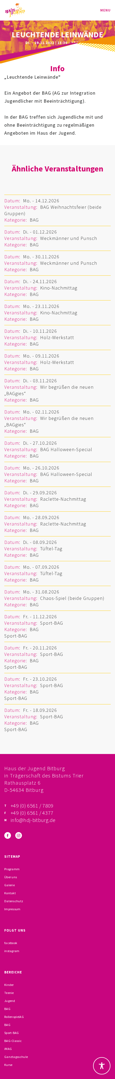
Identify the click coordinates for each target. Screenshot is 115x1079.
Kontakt (10, 893)
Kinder (9, 985)
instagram (12, 951)
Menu (105, 10)
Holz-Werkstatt (57, 337)
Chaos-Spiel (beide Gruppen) (72, 598)
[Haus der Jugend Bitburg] (15, 10)
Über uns (10, 877)
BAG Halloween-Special (66, 449)
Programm (12, 869)
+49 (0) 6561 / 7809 (32, 805)
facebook (10, 943)
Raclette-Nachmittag (63, 499)
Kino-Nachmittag (58, 288)
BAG (34, 220)
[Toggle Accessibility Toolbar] (102, 1066)
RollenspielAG (14, 1017)
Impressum (12, 909)
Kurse (8, 1065)
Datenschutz (13, 901)
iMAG (8, 1049)
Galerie (9, 885)
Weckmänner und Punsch (68, 238)
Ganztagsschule (16, 1057)
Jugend (9, 1001)
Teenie (9, 993)
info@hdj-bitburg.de (33, 820)
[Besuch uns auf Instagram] (18, 835)
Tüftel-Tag (51, 548)
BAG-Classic (13, 1041)
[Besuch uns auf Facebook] (7, 835)
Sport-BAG (51, 623)
